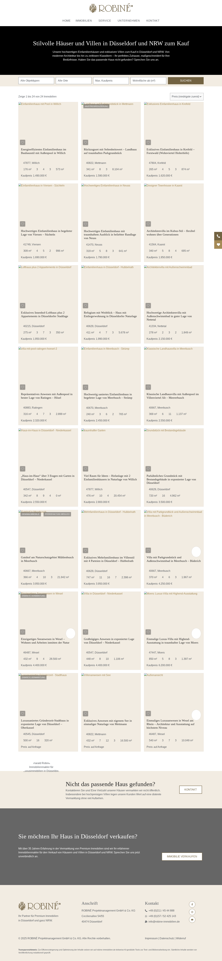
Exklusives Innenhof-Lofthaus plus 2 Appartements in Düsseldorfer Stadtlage (44, 314)
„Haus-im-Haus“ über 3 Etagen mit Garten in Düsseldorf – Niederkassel (47, 477)
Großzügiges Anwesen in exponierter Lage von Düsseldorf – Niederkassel (109, 640)
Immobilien (84, 20)
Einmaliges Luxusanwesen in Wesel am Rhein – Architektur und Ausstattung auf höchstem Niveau (170, 724)
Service (104, 20)
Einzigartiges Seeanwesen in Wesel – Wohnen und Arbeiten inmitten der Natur (45, 640)
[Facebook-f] (192, 904)
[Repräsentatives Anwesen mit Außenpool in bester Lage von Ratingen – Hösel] (48, 369)
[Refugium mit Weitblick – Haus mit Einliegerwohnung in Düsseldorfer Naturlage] (111, 287)
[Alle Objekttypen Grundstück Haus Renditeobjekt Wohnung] (36, 80)
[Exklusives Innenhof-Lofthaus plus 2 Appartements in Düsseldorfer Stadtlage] (48, 287)
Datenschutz (167, 938)
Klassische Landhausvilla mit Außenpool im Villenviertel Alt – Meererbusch (173, 395)
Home (66, 20)
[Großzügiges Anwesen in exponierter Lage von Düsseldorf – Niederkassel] (111, 614)
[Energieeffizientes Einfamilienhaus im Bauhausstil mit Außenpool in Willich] (48, 124)
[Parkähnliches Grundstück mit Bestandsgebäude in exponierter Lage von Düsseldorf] (173, 451)
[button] (84, 21)
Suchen (185, 80)
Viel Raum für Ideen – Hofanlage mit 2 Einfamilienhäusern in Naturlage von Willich (110, 477)
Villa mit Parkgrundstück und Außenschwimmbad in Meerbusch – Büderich (174, 559)
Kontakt (153, 20)
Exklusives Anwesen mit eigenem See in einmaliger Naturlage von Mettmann (108, 722)
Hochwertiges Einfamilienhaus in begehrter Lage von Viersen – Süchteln (46, 232)
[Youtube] (192, 920)
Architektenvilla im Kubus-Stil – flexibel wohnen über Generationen (171, 232)
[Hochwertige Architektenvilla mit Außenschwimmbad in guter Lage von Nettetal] (173, 287)
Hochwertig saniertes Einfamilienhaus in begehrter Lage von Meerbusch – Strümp (108, 396)
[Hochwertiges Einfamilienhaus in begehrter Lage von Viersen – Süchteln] (48, 206)
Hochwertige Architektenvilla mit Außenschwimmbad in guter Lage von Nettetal (169, 316)
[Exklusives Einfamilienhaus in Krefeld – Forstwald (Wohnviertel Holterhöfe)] (173, 124)
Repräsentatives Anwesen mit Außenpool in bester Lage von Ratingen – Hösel (46, 395)
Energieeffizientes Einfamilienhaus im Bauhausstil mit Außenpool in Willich (43, 151)
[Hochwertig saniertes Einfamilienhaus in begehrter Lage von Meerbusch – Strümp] (111, 369)
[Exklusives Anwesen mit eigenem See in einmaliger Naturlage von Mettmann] (111, 695)
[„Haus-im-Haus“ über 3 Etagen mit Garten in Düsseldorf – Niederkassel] (48, 451)
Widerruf (181, 938)
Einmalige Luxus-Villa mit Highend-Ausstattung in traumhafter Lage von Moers (172, 640)
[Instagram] (192, 912)
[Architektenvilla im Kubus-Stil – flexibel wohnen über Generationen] (173, 206)
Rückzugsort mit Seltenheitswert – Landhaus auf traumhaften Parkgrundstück (110, 151)
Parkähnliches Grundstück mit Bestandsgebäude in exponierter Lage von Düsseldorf (171, 479)
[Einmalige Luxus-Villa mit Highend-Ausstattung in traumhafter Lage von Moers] (173, 614)
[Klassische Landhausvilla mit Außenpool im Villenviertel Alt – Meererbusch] (173, 369)
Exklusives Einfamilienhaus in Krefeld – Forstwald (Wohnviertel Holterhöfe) (171, 151)
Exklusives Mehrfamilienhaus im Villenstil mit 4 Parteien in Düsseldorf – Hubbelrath (109, 559)
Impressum (151, 938)
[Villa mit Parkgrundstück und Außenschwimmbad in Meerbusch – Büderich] (173, 532)
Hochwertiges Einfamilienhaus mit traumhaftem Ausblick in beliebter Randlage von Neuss (110, 234)
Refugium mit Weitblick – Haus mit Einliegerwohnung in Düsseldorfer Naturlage (110, 314)
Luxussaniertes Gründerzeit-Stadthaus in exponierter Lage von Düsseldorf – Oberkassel (45, 724)
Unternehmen (129, 20)
